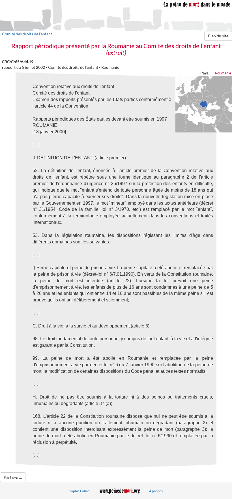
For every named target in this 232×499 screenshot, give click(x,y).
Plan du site (218, 35)
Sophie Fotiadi (80, 491)
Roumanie (223, 73)
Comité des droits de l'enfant (27, 33)
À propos (156, 491)
